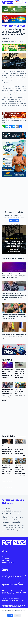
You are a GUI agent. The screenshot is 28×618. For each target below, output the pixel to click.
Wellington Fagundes (15, 530)
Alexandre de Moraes (8, 511)
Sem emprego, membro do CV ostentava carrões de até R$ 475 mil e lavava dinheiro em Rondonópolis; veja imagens (20, 471)
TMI (8, 530)
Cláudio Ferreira (9, 517)
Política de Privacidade (8, 562)
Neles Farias (22, 525)
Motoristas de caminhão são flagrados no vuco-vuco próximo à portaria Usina (7, 469)
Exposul (8, 519)
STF (22, 527)
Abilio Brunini (6, 509)
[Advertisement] (14, 193)
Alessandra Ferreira (19, 508)
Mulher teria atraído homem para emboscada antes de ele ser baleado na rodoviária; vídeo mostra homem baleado (7, 395)
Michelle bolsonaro (12, 525)
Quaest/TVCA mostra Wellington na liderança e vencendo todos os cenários (20, 393)
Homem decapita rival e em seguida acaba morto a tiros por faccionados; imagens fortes (20, 373)
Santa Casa (19, 527)
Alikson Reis (18, 511)
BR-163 (12, 513)
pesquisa (3, 527)
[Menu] (25, 2)
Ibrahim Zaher (17, 519)
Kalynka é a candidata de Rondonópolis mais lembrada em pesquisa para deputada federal (14, 336)
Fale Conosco (5, 560)
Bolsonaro (6, 513)
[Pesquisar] (23, 2)
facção (12, 519)
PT (6, 527)
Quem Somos (5, 558)
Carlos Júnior (21, 513)
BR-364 (16, 513)
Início (3, 556)
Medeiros (5, 525)
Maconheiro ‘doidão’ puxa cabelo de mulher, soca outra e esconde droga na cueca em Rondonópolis (14, 275)
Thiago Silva (4, 529)
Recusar (17, 615)
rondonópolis (11, 527)
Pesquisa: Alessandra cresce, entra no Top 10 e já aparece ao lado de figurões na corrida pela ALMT (14, 316)
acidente (13, 508)
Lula (20, 522)
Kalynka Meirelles (12, 522)
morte (17, 525)
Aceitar (10, 615)
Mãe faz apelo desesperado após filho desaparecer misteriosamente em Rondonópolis (7, 449)
